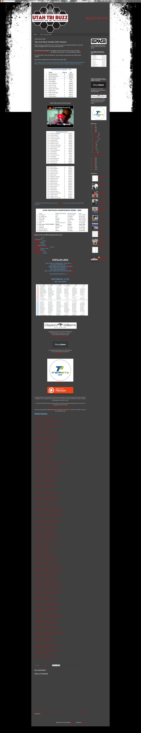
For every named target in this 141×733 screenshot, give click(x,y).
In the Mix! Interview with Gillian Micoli (44, 641)
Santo (56, 466)
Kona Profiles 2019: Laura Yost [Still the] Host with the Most (49, 614)
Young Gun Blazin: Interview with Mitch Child (45, 647)
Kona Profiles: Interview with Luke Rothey (44, 454)
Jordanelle (37, 244)
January (95, 152)
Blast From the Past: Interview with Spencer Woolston (47, 517)
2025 (93, 127)
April (95, 148)
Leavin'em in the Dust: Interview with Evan (45, 466)
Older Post (83, 711)
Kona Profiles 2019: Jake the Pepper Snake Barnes (47, 608)
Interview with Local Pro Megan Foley (43, 478)
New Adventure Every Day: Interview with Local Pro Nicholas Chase (51, 632)
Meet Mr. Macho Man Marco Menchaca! (44, 653)
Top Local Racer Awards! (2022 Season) (98, 154)
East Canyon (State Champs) (42, 247)
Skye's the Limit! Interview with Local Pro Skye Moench (48, 426)
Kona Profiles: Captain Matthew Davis (44, 430)
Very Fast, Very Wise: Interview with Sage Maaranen (47, 499)
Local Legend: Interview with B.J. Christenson (45, 433)
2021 (93, 160)
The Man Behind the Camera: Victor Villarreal (45, 656)
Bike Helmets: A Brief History (102, 184)
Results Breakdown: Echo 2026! (101, 233)
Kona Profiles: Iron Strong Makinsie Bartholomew (46, 436)
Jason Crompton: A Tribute (102, 224)
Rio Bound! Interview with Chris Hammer (44, 445)
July (95, 142)
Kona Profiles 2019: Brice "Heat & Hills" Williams (46, 617)
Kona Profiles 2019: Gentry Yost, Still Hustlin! (45, 620)
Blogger (83, 722)
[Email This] (53, 665)
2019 (93, 163)
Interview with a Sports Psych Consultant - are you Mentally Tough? (51, 463)
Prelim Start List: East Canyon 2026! (102, 177)
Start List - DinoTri (101, 216)
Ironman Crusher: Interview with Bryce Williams (46, 526)
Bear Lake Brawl (39, 251)
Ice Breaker (37, 238)
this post (60, 203)
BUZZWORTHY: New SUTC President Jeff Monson (47, 650)
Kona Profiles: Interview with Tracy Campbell (45, 442)
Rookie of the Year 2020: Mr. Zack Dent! (44, 638)
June (95, 144)
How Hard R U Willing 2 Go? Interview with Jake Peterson (48, 520)
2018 (93, 165)
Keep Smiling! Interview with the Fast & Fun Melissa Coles (48, 644)
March (95, 150)
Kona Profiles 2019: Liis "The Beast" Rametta (45, 611)
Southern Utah (38, 253)
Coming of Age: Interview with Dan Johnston (45, 602)
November (96, 135)
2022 (93, 158)
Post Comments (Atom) (46, 713)
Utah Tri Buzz (103, 257)
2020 (93, 161)
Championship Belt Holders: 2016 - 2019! (102, 241)
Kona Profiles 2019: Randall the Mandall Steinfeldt (46, 623)
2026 (93, 125)
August (95, 140)
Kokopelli (37, 250)
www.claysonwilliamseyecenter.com (60, 336)
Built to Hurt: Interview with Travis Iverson (44, 451)
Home (35, 34)
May (95, 146)
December (96, 133)
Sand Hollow (38, 241)
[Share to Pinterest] (59, 665)
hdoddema (73, 722)
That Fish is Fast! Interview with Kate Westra (45, 523)
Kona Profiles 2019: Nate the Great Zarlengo (45, 626)
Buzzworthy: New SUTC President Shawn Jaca (46, 417)
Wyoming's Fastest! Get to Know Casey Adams (46, 635)
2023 (93, 131)
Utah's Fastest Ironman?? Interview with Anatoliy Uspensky (49, 514)
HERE (73, 263)
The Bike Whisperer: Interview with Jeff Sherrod (102, 201)
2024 (93, 129)
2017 (93, 167)
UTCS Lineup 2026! (46, 34)
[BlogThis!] (54, 665)
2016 (93, 169)
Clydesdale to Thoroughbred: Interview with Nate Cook (47, 605)
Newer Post (37, 711)
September (96, 139)
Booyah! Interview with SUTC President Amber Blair (47, 439)
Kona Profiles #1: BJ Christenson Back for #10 (46, 563)
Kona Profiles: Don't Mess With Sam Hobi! (45, 460)
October (95, 137)
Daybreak (37, 242)
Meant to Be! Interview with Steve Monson (45, 423)
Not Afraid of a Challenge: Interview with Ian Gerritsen (47, 629)
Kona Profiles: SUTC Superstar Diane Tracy (45, 448)
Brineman (37, 248)
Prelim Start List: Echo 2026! (102, 248)
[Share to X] (56, 665)
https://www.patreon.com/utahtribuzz (60, 408)
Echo (36, 245)
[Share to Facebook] (57, 665)
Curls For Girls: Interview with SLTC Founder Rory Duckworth (49, 420)
